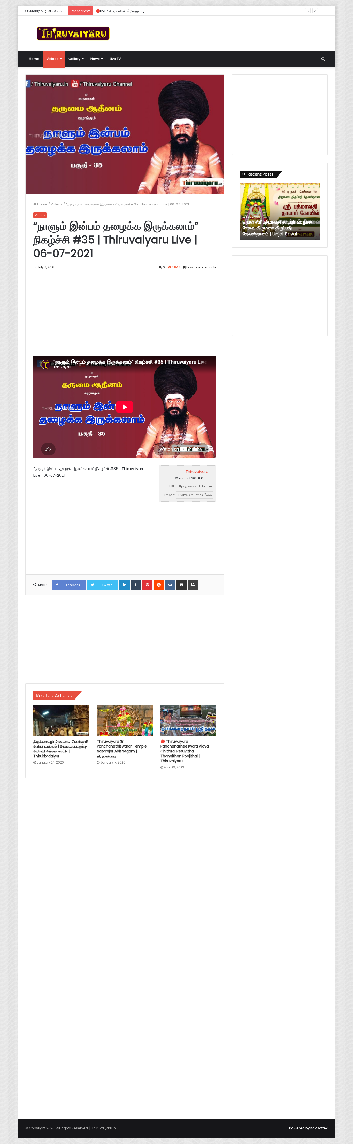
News (95, 58)
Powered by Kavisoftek (308, 1128)
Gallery (74, 58)
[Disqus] (124, 855)
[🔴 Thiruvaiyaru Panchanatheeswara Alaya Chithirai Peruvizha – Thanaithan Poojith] (188, 720)
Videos (52, 58)
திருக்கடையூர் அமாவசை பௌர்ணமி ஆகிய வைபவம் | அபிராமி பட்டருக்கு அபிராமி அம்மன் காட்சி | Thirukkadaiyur (60, 749)
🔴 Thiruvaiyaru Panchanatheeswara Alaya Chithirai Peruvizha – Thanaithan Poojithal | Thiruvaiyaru (184, 751)
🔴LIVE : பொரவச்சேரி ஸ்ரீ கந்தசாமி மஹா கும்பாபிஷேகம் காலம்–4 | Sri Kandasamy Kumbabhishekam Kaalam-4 (180, 11)
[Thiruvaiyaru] (73, 33)
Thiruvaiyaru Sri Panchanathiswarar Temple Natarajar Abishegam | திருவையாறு (122, 749)
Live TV (115, 58)
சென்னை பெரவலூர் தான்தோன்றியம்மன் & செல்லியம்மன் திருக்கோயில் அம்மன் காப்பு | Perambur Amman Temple (278, 224)
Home (34, 58)
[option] (280, 211)
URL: (172, 486)
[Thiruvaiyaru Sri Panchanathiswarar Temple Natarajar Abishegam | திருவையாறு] (125, 720)
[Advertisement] (228, 32)
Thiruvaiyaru (197, 471)
